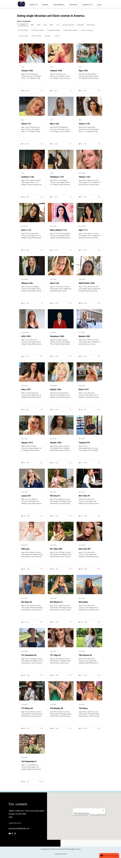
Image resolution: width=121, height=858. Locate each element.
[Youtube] (10, 833)
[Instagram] (15, 833)
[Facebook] (12, 833)
